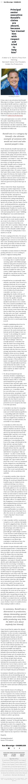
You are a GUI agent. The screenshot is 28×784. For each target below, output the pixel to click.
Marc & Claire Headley (8, 764)
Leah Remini (6, 760)
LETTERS (14, 754)
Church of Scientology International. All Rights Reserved (14, 778)
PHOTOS (22, 754)
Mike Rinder (14, 760)
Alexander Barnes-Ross (18, 766)
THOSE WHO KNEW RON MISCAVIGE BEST (14, 752)
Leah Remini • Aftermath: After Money (14, 775)
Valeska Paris (5, 773)
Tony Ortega (22, 760)
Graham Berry (7, 766)
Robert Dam (5, 771)
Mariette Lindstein (14, 771)
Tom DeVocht (6, 768)
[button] (1, 2)
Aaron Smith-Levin (20, 764)
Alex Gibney (23, 773)
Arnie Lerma (23, 771)
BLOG (5, 755)
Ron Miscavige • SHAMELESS (12, 2)
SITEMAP (13, 755)
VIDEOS (5, 754)
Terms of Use (23, 779)
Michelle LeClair (14, 773)
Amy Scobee (14, 768)
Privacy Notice (17, 779)
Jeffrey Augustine (20, 762)
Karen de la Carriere (9, 762)
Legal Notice (14, 780)
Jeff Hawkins (22, 768)
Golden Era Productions (15, 115)
